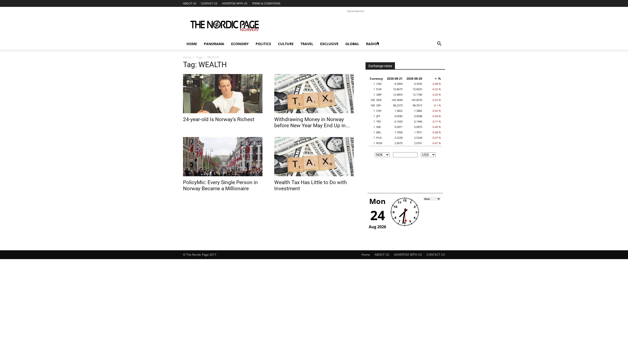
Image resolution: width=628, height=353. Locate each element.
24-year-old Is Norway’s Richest (218, 119)
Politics (263, 43)
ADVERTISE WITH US (234, 3)
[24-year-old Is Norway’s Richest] (222, 93)
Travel (307, 43)
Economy (240, 43)
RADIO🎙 (372, 43)
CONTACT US (209, 3)
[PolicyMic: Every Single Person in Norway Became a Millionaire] (222, 156)
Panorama (214, 43)
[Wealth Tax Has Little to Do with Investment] (314, 156)
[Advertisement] (355, 25)
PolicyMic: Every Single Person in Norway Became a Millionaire (220, 185)
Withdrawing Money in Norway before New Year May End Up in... (312, 122)
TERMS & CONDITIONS (266, 3)
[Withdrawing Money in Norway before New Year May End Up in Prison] (314, 93)
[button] (439, 44)
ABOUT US (189, 3)
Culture (286, 43)
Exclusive (329, 43)
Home (191, 43)
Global (352, 43)
